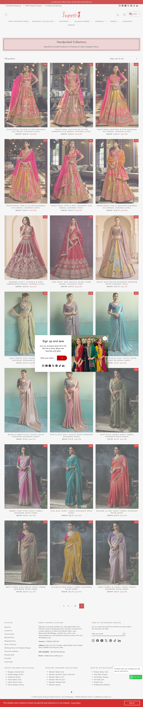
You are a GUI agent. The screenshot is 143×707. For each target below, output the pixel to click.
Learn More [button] (76, 703)
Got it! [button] (132, 703)
